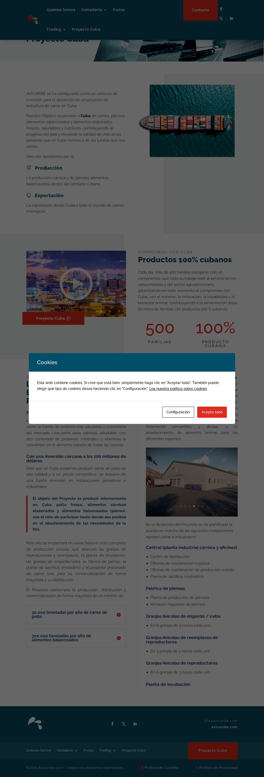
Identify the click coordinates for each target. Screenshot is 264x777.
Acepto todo (212, 412)
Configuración (178, 412)
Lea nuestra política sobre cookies (178, 389)
